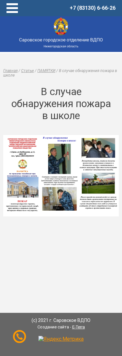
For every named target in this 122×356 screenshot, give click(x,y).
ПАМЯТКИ (46, 70)
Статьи (27, 70)
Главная (10, 70)
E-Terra (78, 327)
